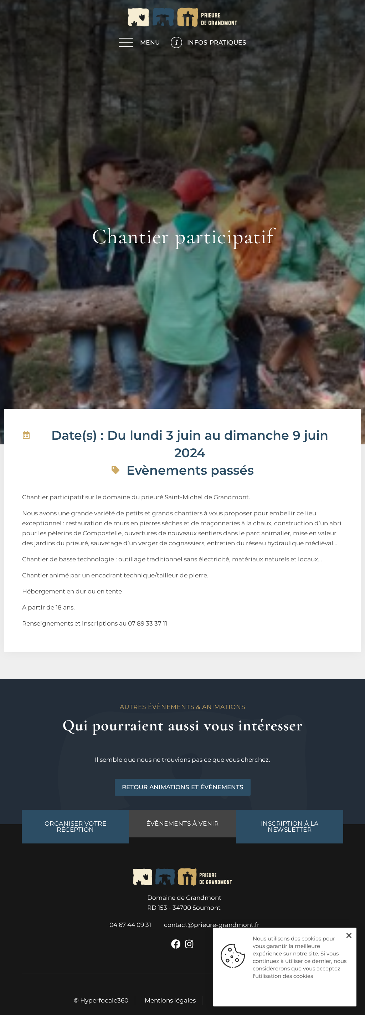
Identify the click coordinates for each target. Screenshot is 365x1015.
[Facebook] (175, 943)
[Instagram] (189, 943)
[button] (349, 935)
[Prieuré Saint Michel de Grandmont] (182, 19)
